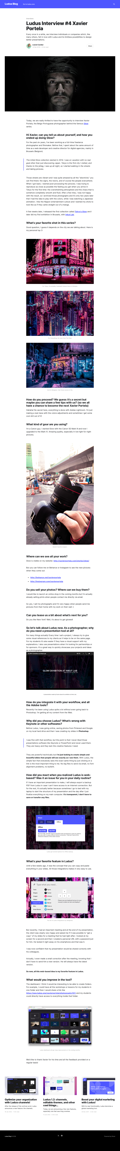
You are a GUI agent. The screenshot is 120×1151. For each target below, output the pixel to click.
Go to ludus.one (29, 4)
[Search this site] (114, 4)
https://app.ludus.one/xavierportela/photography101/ (51, 993)
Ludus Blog (11, 4)
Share (90, 46)
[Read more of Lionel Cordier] (29, 46)
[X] (58, 1135)
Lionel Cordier (38, 45)
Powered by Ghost (109, 1136)
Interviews (30, 18)
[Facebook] (62, 1135)
